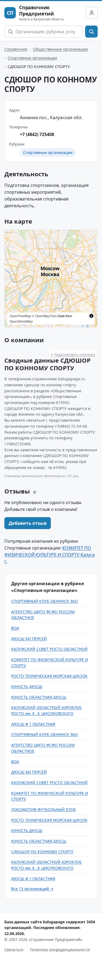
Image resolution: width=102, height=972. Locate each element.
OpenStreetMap (21, 321)
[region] (51, 278)
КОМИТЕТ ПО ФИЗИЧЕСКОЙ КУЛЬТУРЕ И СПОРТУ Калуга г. (49, 554)
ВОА (15, 628)
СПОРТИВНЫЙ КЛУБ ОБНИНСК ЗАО (44, 601)
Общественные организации (60, 49)
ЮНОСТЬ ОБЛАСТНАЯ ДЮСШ (38, 697)
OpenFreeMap (20, 315)
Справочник (15, 49)
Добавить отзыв (28, 523)
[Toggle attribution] (91, 316)
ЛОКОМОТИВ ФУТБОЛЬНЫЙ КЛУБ (43, 809)
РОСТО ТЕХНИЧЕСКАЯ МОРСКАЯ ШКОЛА (49, 675)
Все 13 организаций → (32, 888)
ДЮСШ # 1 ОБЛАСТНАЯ (33, 724)
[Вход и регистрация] (92, 13)
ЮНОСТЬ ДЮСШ (26, 686)
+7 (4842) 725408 (37, 134)
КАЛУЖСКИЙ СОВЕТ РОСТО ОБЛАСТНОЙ (49, 649)
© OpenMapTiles (44, 315)
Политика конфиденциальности (60, 949)
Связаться (13, 949)
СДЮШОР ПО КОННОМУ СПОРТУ (42, 851)
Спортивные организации (32, 57)
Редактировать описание (73, 354)
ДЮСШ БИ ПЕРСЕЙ (29, 638)
